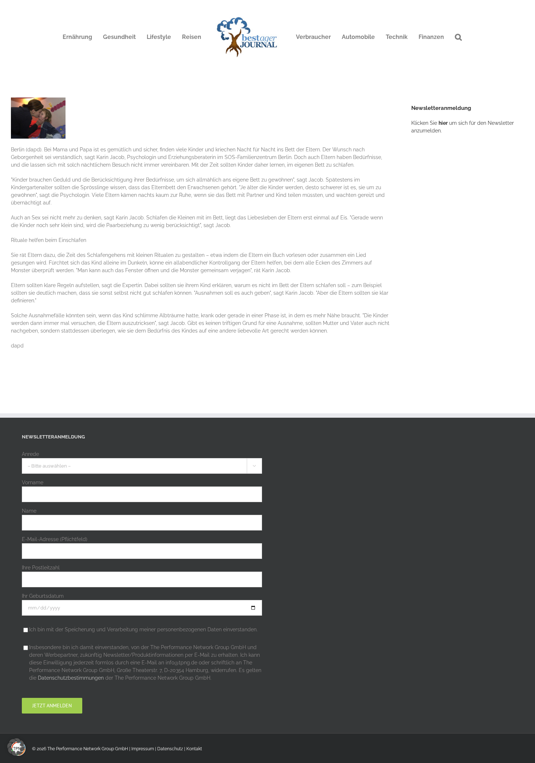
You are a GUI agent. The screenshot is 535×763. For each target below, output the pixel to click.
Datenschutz (170, 748)
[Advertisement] (465, 260)
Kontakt (194, 748)
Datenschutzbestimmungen (71, 678)
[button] (458, 37)
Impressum (142, 748)
